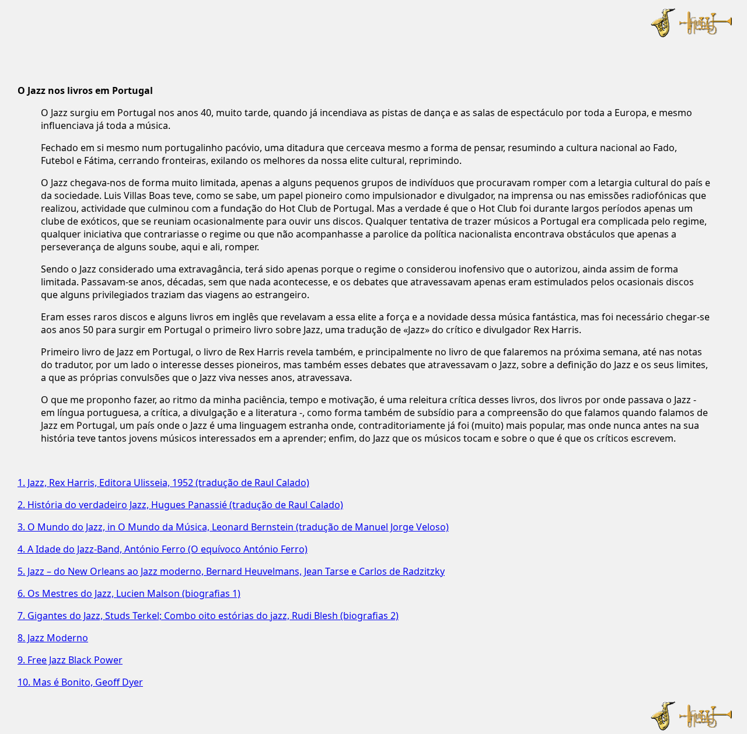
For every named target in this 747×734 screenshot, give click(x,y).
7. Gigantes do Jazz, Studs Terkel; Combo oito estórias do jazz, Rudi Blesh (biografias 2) (208, 615)
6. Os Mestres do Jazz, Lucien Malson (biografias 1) (129, 593)
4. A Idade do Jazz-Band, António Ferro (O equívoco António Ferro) (163, 549)
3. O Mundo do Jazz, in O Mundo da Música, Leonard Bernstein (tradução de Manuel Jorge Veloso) (233, 526)
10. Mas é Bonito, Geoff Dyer (80, 682)
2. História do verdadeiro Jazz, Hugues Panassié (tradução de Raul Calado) (180, 504)
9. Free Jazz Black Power (70, 659)
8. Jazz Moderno (53, 637)
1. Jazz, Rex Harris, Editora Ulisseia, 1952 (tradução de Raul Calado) (163, 482)
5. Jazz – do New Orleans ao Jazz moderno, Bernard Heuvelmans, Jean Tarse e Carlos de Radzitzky (231, 571)
